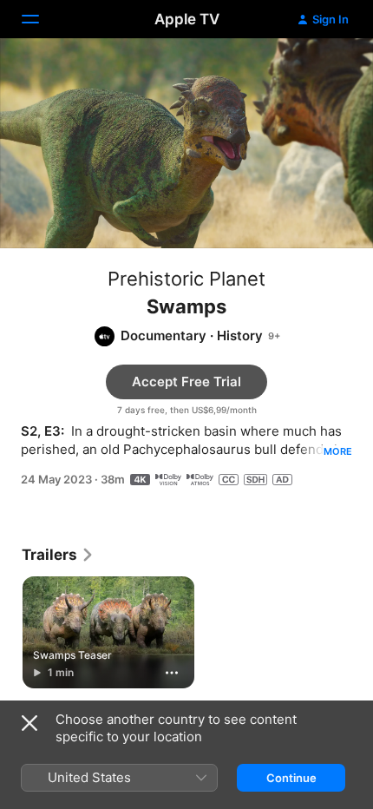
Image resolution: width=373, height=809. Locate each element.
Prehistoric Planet (186, 278)
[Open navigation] (41, 19)
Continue (291, 778)
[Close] (29, 723)
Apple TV (186, 19)
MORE (338, 451)
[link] (58, 554)
